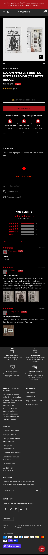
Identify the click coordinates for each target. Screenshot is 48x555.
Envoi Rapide (12, 191)
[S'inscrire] (37, 490)
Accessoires (30, 396)
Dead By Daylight (10, 68)
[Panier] (44, 12)
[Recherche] (8, 12)
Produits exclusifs (13, 186)
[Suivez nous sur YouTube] (21, 509)
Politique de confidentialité (8, 447)
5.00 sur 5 (30, 216)
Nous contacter (9, 464)
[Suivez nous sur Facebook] (5, 509)
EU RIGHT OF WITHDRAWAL (8, 469)
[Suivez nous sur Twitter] (10, 509)
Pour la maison (32, 405)
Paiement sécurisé (14, 197)
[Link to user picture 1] (8, 296)
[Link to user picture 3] (33, 296)
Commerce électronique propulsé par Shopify (29, 526)
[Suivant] (44, 63)
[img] (8, 248)
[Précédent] (4, 63)
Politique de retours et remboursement (11, 440)
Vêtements (30, 392)
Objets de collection (34, 401)
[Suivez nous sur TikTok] (26, 509)
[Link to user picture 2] (21, 296)
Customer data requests (12, 453)
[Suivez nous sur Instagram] (16, 509)
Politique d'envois (9, 434)
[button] (14, 223)
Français (7, 519)
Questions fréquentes (11, 430)
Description (8, 148)
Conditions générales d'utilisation (11, 458)
